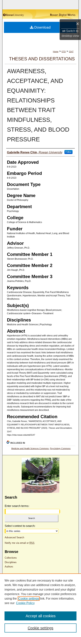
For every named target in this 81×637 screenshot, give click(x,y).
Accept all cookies (41, 616)
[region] (40, 605)
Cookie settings (28, 598)
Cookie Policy (25, 603)
